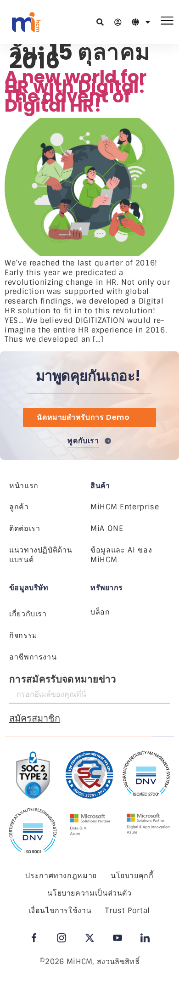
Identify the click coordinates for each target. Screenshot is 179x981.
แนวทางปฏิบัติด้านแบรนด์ (40, 554)
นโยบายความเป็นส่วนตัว (89, 893)
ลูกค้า (19, 507)
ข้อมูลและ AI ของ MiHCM (121, 554)
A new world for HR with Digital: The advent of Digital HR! (76, 91)
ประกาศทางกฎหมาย (61, 875)
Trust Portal (127, 910)
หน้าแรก (24, 485)
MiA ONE (106, 528)
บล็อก (100, 612)
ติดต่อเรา (24, 528)
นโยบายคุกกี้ (132, 875)
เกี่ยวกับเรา (28, 614)
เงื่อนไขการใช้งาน (59, 910)
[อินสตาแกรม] (61, 938)
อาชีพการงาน (32, 657)
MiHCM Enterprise (124, 507)
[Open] (147, 22)
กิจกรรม (23, 635)
